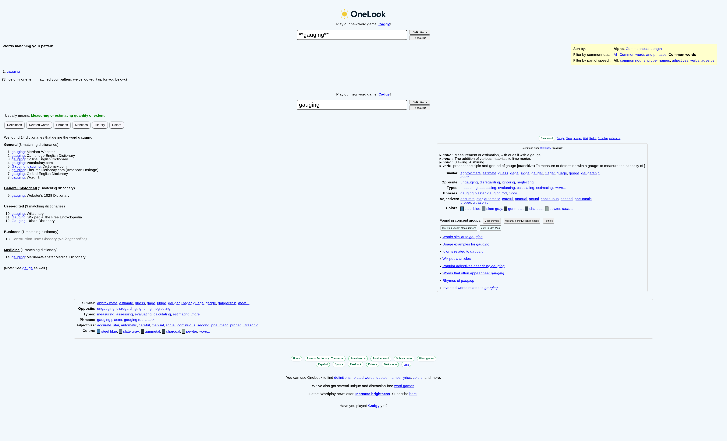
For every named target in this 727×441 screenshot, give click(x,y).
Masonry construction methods (522, 220)
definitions (342, 378)
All (616, 55)
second (567, 199)
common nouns (632, 60)
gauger (537, 173)
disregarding (490, 182)
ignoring (508, 182)
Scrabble (603, 138)
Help (406, 364)
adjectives (680, 60)
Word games (426, 358)
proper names (658, 60)
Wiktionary (545, 148)
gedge (574, 173)
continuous (550, 199)
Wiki (585, 138)
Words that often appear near (473, 273)
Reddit (592, 138)
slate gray (494, 209)
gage (514, 173)
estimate (489, 173)
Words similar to (462, 237)
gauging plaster (472, 193)
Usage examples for (465, 244)
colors (418, 378)
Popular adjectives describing (473, 266)
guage (562, 173)
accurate (467, 199)
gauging (13, 71)
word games (404, 386)
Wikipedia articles (456, 259)
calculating (525, 188)
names (395, 378)
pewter (554, 209)
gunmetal (515, 209)
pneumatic (583, 199)
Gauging (19, 166)
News (569, 138)
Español (323, 364)
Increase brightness (372, 394)
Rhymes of (458, 281)
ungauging (469, 182)
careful (507, 199)
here (413, 394)
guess (503, 173)
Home (296, 358)
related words (363, 378)
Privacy (372, 364)
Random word (381, 358)
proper (465, 202)
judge (525, 173)
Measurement (491, 220)
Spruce (339, 364)
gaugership (590, 173)
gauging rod (497, 193)
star (479, 199)
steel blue (472, 209)
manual (521, 199)
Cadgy (384, 24)
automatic (492, 199)
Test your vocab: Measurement (459, 228)
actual (534, 199)
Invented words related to (470, 288)
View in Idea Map (490, 228)
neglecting (525, 182)
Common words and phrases (643, 55)
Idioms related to (463, 251)
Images (577, 138)
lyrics (407, 378)
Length (656, 49)
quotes (382, 378)
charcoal (536, 209)
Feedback (355, 364)
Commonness (637, 49)
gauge (27, 268)
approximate (470, 173)
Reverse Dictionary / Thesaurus (325, 358)
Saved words (358, 358)
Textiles (548, 220)
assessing (488, 188)
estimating (544, 188)
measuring (469, 188)
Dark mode (390, 364)
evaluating (506, 188)
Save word (547, 138)
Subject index (404, 358)
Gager (550, 173)
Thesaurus (419, 37)
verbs (694, 60)
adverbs (708, 60)
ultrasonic (480, 202)
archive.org (615, 138)
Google (560, 138)
